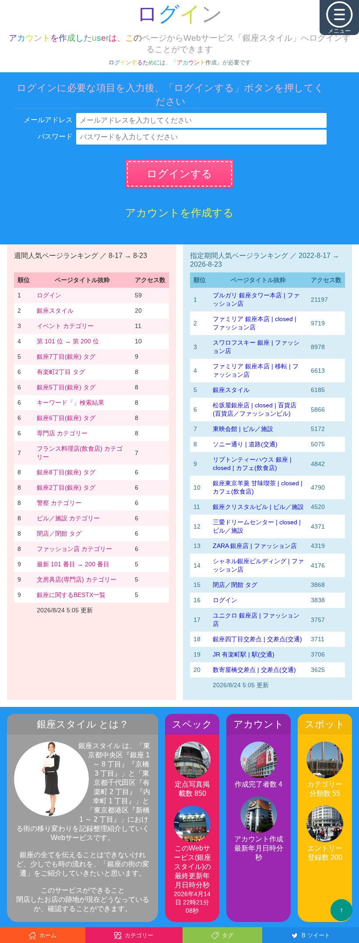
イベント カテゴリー (65, 325)
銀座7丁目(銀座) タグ (66, 356)
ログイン (49, 295)
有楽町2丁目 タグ (61, 371)
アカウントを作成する (179, 213)
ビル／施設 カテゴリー (68, 518)
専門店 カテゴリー (62, 433)
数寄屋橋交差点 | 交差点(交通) (254, 669)
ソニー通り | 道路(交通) (245, 444)
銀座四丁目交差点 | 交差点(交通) (257, 639)
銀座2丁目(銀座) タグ (66, 487)
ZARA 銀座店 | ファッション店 (255, 545)
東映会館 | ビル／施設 (243, 428)
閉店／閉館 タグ (59, 533)
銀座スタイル (55, 310)
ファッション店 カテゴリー (74, 548)
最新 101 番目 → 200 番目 (73, 564)
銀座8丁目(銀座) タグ (66, 472)
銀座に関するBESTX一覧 (71, 594)
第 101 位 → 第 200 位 (68, 341)
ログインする (179, 174)
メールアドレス (48, 120)
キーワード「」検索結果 (70, 402)
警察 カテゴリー (59, 502)
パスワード (55, 136)
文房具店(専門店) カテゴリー (76, 579)
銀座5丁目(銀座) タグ (66, 387)
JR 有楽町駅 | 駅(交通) (244, 654)
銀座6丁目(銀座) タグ (66, 417)
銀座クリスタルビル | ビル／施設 (258, 506)
